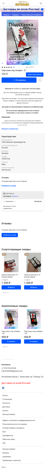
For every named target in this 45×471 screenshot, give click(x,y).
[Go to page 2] (5, 292)
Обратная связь (8, 439)
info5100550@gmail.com (12, 371)
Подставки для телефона (31, 15)
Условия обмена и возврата (13, 428)
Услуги (5, 395)
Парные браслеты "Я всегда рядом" (10, 276)
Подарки (15, 15)
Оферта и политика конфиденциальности (18, 420)
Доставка (6, 407)
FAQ (3, 443)
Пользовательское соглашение (14, 424)
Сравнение (6, 457)
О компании (7, 399)
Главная (6, 15)
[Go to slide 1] (2, 63)
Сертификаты (7, 436)
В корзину (11, 341)
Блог (4, 432)
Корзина (5, 453)
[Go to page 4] (8, 292)
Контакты (6, 403)
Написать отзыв (9, 235)
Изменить (15, 196)
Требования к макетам (11, 460)
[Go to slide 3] (5, 63)
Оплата (5, 411)
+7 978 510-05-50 (9, 368)
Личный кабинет (8, 414)
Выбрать (11, 287)
